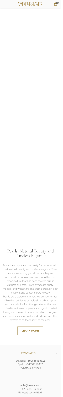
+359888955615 (35, 360)
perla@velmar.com (30, 385)
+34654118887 (34, 364)
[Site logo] (30, 3)
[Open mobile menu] (4, 4)
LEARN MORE (30, 330)
